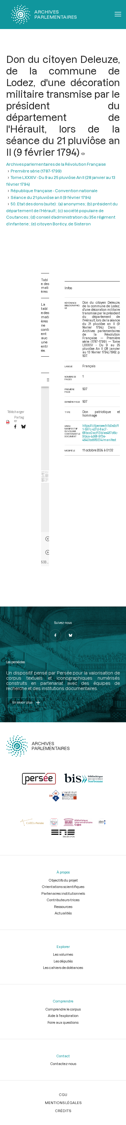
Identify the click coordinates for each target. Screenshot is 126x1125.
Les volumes (63, 954)
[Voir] (83, 152)
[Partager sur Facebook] (15, 427)
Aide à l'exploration (63, 1015)
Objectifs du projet (63, 880)
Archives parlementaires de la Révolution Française (56, 164)
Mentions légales (63, 1102)
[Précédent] (48, 539)
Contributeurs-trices (63, 900)
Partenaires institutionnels (63, 893)
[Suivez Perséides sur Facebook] (55, 635)
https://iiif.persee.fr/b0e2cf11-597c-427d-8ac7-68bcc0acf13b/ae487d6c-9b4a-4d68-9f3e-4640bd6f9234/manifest (100, 433)
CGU (63, 1094)
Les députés (63, 961)
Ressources (63, 906)
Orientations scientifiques (63, 886)
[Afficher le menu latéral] (49, 380)
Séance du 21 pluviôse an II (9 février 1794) (51, 197)
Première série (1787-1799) (36, 171)
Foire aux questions (63, 1022)
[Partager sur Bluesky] (23, 427)
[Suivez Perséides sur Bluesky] (71, 635)
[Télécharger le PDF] (8, 422)
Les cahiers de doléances (63, 967)
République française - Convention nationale (54, 190)
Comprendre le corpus (63, 1009)
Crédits (63, 1111)
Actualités (63, 913)
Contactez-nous (63, 1063)
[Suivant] (48, 552)
